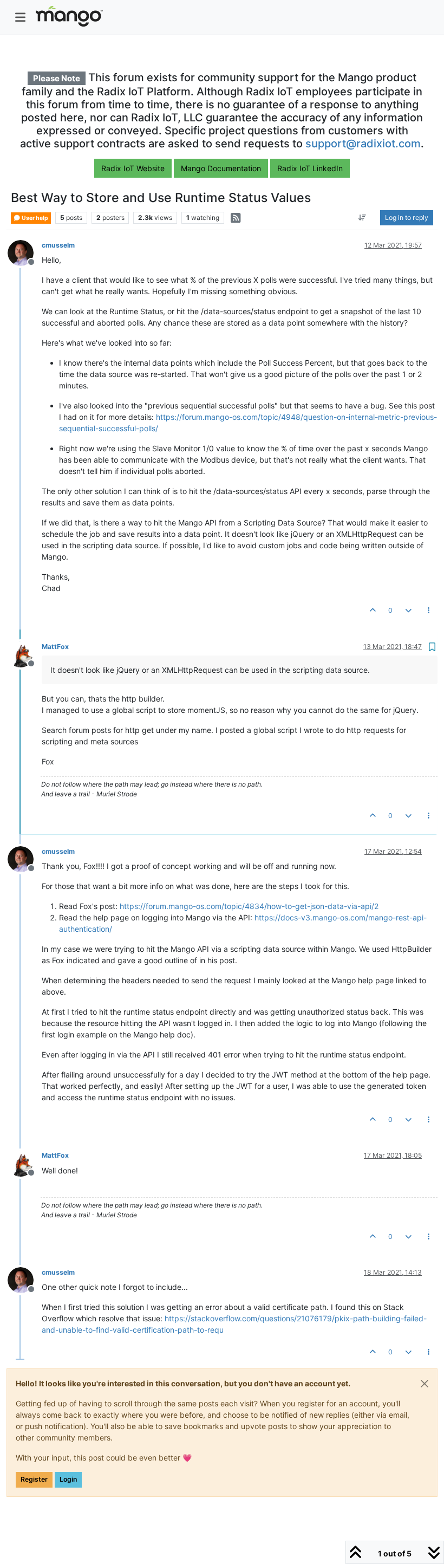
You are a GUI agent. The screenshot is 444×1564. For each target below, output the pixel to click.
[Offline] (25, 252)
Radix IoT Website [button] (133, 168)
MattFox (55, 647)
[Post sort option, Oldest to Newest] (362, 217)
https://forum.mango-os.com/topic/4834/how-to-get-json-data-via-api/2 (249, 906)
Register (34, 1479)
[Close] (424, 1383)
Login (68, 1479)
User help (34, 218)
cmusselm (58, 245)
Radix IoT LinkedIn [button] (310, 168)
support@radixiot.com (363, 143)
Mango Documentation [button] (221, 168)
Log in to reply (406, 217)
